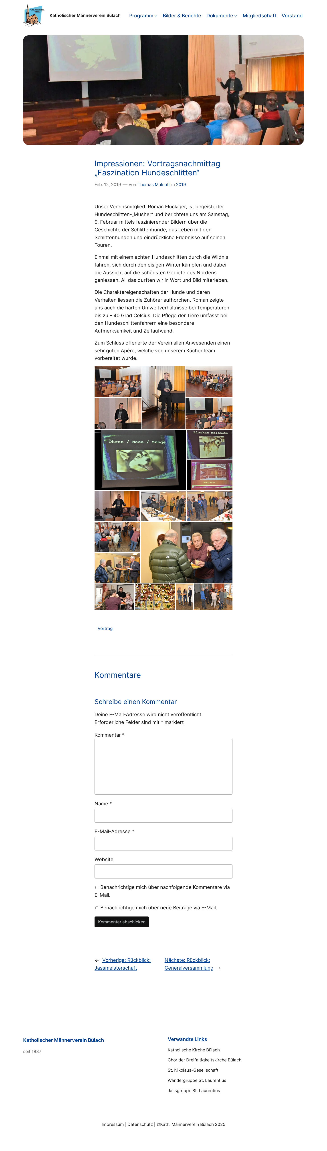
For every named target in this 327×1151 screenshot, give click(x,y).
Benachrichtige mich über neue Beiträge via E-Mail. (158, 907)
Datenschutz (140, 1124)
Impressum (113, 1124)
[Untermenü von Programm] (155, 15)
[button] (118, 382)
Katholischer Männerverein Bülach (85, 15)
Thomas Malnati (154, 184)
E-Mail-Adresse (114, 831)
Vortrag (105, 628)
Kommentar (110, 735)
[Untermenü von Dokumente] (235, 15)
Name (103, 803)
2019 (181, 184)
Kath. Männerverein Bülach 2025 (193, 1124)
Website (104, 859)
